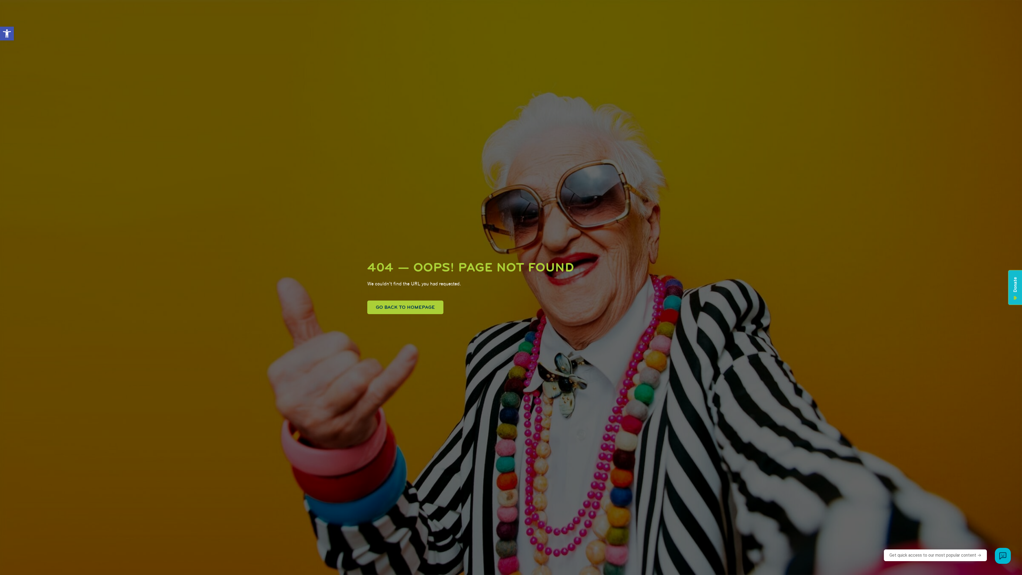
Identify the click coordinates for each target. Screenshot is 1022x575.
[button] (7, 33)
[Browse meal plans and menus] (1003, 556)
